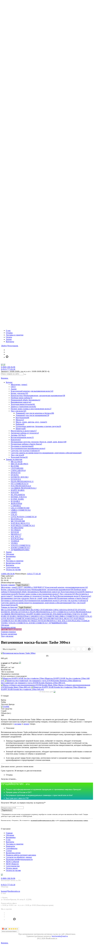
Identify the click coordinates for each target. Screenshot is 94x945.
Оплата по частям (13, 870)
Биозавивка (11, 837)
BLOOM (35, 610)
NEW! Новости (12, 864)
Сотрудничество (13, 866)
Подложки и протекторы (12, 600)
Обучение (5, 625)
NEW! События (12, 862)
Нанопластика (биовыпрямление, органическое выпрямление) (46, 589)
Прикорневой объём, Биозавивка (24, 592)
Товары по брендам (9, 607)
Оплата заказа (12, 868)
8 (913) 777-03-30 (8, 369)
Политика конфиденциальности (19, 859)
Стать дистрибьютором (11, 629)
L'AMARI (34, 616)
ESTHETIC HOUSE (10, 612)
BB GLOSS (6, 610)
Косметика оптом (8, 627)
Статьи (9, 851)
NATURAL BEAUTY (63, 618)
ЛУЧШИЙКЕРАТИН (58, 623)
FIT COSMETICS (61, 612)
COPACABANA (60, 610)
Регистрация (12, 346)
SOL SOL (63, 621)
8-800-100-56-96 (8, 574)
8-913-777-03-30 (34, 574)
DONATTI (72, 610)
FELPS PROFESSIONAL (41, 612)
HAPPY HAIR (34, 614)
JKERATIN (22, 616)
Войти (4, 346)
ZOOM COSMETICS (38, 623)
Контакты (10, 341)
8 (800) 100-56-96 (8, 367)
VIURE (4, 623)
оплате (26, 724)
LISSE (82, 616)
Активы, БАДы (49, 596)
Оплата (9, 337)
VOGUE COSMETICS (18, 623)
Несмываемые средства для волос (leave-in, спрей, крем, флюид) (29, 598)
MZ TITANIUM (47, 618)
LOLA (89, 616)
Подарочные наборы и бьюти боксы (72, 598)
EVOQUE (24, 612)
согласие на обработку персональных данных (74, 820)
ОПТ (20, 587)
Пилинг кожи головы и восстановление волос (38, 594)
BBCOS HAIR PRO (21, 610)
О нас (8, 330)
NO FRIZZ (32, 621)
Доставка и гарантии (14, 335)
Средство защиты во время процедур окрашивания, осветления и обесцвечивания (36, 603)
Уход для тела (78, 603)
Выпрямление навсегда (50, 592)
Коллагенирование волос (69, 596)
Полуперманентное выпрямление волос (41, 600)
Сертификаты (11, 848)
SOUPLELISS (74, 621)
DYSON (82, 610)
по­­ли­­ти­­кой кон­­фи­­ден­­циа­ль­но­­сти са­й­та (43, 820)
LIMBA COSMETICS (68, 616)
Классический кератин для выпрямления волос (66, 587)
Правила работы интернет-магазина (21, 855)
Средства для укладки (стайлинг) (73, 600)
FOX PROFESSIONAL (81, 612)
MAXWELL (33, 618)
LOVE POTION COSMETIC (14, 618)
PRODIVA (52, 621)
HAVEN (45, 614)
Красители (86, 596)
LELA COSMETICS (49, 616)
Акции (9, 339)
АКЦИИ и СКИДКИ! (34, 587)
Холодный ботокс (9, 605)
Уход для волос (67, 594)
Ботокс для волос (9, 589)
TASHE (85, 621)
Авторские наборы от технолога (28, 596)
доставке (17, 724)
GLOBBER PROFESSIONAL (14, 614)
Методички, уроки (9, 587)
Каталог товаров (8, 585)
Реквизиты (10, 846)
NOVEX (42, 621)
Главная (9, 833)
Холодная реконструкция (73, 592)
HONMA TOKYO (72, 614)
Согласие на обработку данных (19, 857)
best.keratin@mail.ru (60, 936)
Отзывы (9, 333)
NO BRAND (21, 621)
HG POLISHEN (57, 614)
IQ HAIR (12, 616)
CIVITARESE (46, 610)
